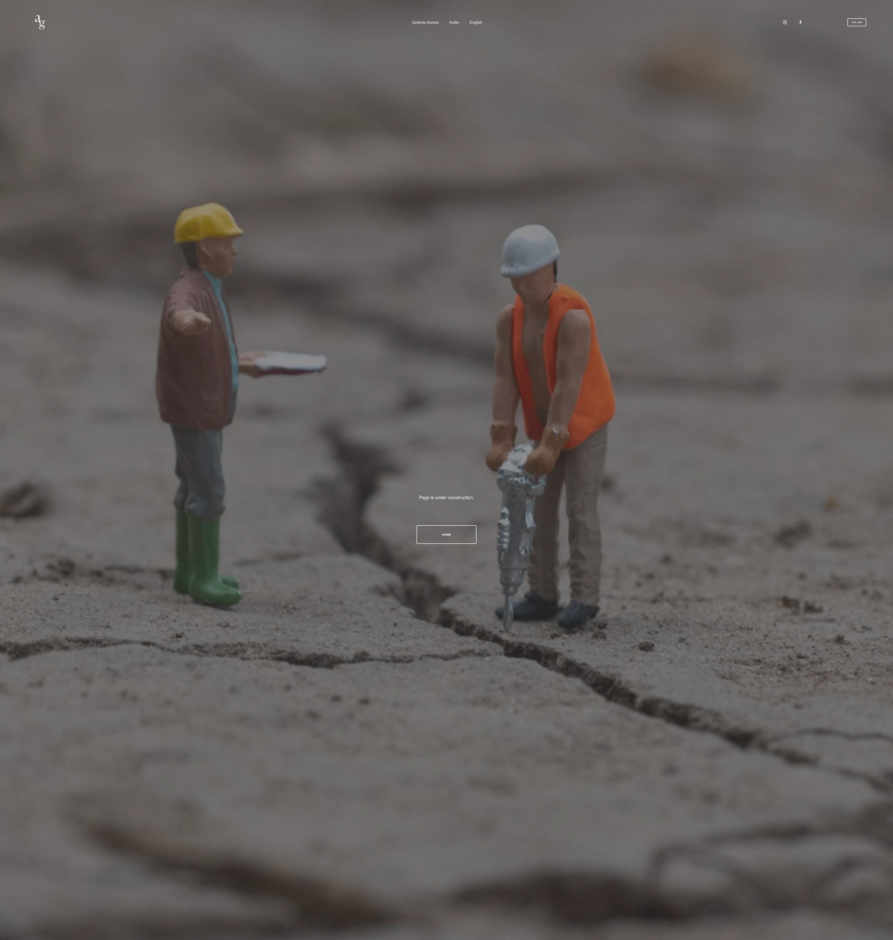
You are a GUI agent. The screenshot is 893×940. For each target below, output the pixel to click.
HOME (446, 534)
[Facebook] (800, 22)
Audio (454, 22)
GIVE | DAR (857, 22)
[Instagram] (785, 22)
